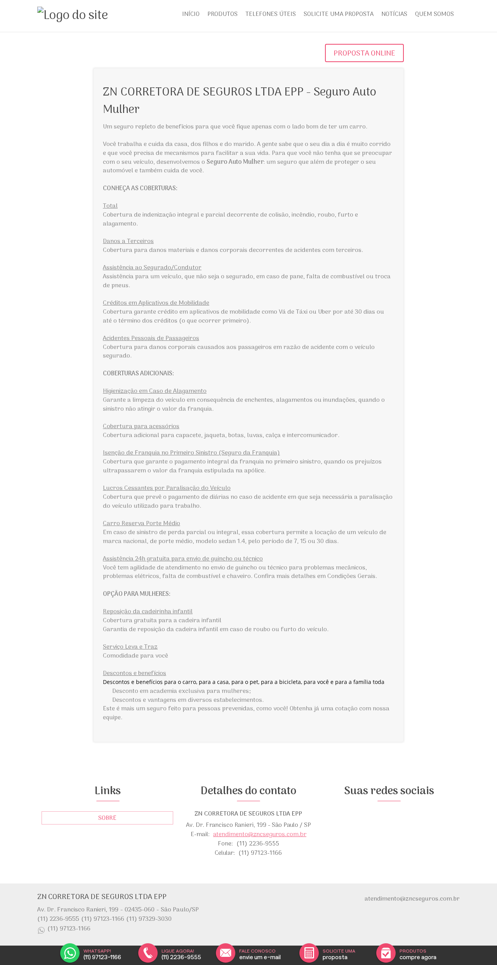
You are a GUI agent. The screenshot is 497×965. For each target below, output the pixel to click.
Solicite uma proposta (339, 14)
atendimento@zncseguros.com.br (259, 834)
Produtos (222, 14)
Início (191, 14)
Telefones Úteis (270, 14)
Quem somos (434, 14)
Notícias (394, 14)
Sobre (107, 818)
